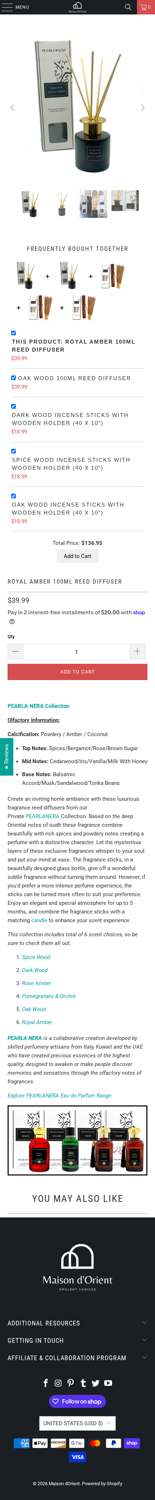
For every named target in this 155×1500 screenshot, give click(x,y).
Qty (11, 636)
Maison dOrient (64, 1483)
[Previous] (13, 107)
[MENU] (3, 7)
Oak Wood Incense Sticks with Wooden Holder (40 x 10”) (68, 509)
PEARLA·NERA (25, 1038)
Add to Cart (77, 556)
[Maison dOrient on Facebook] (45, 1384)
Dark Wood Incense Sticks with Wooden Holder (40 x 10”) (70, 419)
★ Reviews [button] (6, 757)
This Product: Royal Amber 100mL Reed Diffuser (74, 346)
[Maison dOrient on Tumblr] (83, 1384)
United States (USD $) (73, 1423)
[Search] (128, 7)
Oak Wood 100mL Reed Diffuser (74, 378)
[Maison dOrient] (77, 7)
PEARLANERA (42, 816)
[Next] (142, 107)
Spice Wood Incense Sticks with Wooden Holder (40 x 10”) (71, 464)
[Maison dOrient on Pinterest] (71, 1384)
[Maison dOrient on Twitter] (95, 1384)
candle (39, 920)
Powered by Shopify (102, 1483)
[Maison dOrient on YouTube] (108, 1384)
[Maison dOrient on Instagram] (58, 1384)
